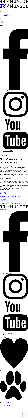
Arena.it (16, 176)
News (1, 18)
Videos (1, 22)
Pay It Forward (6, 15)
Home (1, 10)
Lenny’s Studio (5, 402)
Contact (2, 27)
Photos (1, 21)
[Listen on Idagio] (3, 152)
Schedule (2, 19)
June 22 (25, 170)
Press (1, 24)
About (1, 11)
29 (9, 171)
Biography (5, 14)
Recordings (3, 25)
